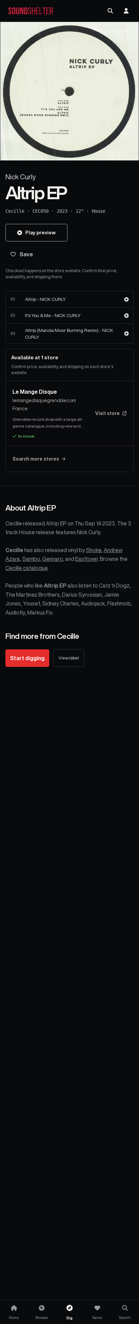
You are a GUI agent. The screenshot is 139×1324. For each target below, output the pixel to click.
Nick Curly (20, 176)
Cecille (14, 211)
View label (68, 658)
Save (26, 254)
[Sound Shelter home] (30, 11)
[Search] (110, 10)
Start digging (27, 658)
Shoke (93, 550)
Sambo (31, 559)
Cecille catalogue (26, 568)
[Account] (126, 10)
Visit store (107, 413)
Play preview (40, 232)
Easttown (86, 559)
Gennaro (52, 559)
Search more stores (35, 459)
